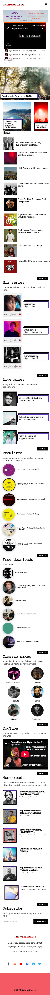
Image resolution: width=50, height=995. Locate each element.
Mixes (15, 63)
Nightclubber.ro (8, 63)
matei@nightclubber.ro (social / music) (25, 951)
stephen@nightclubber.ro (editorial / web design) (25, 947)
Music (33, 978)
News (16, 978)
